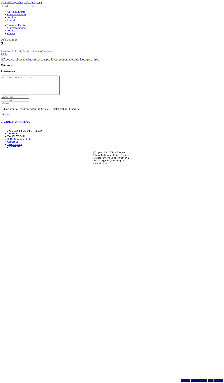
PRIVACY (14, 147)
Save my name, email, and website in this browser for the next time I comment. (42, 109)
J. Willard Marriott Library (15, 122)
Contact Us (12, 141)
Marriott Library (31, 51)
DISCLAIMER (14, 144)
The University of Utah (21, 139)
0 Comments (45, 51)
